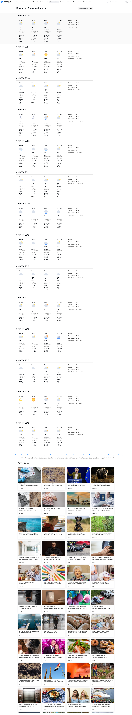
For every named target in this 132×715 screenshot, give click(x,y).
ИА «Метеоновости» (126, 714)
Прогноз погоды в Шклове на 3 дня (14, 455)
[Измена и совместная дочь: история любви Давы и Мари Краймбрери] (53, 650)
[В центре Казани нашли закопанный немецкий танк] (29, 503)
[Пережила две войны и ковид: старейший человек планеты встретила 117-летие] (78, 576)
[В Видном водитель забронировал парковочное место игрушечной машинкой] (102, 601)
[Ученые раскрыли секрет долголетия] (29, 576)
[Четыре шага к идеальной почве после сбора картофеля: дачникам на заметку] (29, 674)
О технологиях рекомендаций (99, 714)
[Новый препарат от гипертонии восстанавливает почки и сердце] (102, 552)
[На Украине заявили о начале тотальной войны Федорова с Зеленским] (53, 552)
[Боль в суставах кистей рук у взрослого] (53, 503)
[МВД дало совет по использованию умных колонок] (53, 601)
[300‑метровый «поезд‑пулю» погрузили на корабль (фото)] (102, 699)
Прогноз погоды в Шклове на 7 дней (60, 455)
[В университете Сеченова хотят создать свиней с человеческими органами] (78, 625)
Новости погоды (100, 455)
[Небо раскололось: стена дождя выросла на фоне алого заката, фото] (78, 674)
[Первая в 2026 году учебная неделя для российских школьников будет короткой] (102, 625)
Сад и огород (111, 455)
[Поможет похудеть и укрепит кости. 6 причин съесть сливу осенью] (78, 601)
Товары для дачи (122, 455)
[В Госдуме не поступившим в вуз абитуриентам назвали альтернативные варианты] (29, 625)
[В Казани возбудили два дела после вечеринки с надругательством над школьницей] (29, 601)
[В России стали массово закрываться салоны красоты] (102, 576)
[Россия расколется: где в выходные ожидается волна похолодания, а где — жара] (78, 527)
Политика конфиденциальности (84, 714)
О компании (7, 714)
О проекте (74, 714)
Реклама (13, 714)
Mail (2, 714)
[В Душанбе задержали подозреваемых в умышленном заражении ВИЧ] (29, 478)
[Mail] (2, 2)
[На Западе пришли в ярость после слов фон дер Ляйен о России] (78, 478)
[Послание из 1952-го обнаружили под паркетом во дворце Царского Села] (53, 478)
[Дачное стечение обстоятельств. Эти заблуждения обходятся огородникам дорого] (102, 674)
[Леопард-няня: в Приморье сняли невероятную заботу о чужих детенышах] (102, 527)
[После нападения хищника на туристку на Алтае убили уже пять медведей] (102, 478)
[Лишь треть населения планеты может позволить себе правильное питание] (78, 650)
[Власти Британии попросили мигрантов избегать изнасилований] (78, 503)
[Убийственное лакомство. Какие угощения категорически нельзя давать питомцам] (29, 650)
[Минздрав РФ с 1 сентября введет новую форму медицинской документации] (102, 503)
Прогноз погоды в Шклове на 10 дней (83, 455)
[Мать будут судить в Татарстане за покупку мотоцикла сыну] (78, 552)
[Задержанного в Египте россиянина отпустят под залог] (53, 674)
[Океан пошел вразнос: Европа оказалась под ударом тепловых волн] (29, 527)
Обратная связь (110, 714)
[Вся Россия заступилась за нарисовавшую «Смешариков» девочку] (53, 576)
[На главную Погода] (7, 2)
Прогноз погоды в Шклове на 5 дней (37, 455)
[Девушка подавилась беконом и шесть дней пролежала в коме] (29, 552)
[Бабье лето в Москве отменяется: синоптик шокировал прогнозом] (53, 625)
